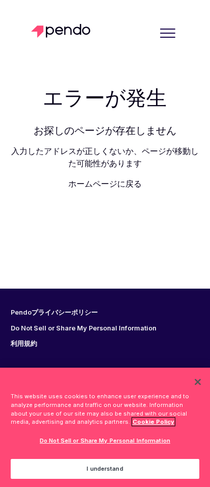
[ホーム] (63, 31)
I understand (105, 468)
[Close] (198, 382)
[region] (105, 427)
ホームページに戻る (105, 183)
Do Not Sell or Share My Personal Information (105, 440)
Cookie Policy (153, 421)
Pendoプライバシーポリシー (54, 312)
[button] (167, 32)
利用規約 (24, 343)
